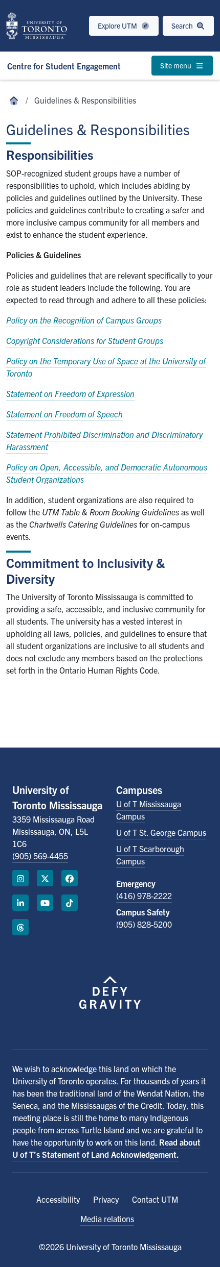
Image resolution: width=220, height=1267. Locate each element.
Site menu (176, 65)
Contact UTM (155, 1199)
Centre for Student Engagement (64, 66)
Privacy (106, 1199)
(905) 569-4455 (40, 856)
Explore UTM (118, 25)
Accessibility (58, 1199)
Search (182, 25)
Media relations (107, 1218)
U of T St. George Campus (161, 832)
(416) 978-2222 (144, 895)
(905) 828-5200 (144, 924)
